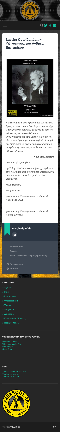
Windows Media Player (12, 344)
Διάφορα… (9, 314)
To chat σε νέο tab (10, 376)
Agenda (13, 251)
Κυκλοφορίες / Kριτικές (15, 318)
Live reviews (10, 296)
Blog (6, 292)
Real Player (7, 346)
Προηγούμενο (16, 264)
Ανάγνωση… (10, 309)
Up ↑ (55, 427)
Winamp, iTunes (9, 341)
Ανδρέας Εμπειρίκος (37, 255)
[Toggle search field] (41, 25)
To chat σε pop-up (10, 374)
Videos (7, 305)
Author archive (14, 234)
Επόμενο (14, 268)
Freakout (15, 427)
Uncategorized (11, 301)
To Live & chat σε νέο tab (14, 371)
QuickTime (7, 349)
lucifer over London (18, 255)
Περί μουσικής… (11, 323)
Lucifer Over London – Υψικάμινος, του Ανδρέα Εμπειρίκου (25, 43)
